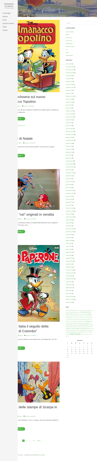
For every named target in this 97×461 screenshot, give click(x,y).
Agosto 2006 (69, 220)
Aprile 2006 (69, 225)
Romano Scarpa (9, 5)
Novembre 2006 (70, 211)
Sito (67, 49)
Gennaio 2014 (69, 164)
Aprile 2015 (69, 122)
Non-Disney (69, 37)
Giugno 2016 (69, 102)
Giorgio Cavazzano (76, 315)
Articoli (5, 16)
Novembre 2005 (70, 228)
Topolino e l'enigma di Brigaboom (81, 330)
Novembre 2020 (70, 69)
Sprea (18, 106)
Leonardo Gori (80, 321)
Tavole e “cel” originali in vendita (29, 214)
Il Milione (70, 317)
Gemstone (89, 314)
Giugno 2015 (69, 119)
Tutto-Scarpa (74, 334)
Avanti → (39, 440)
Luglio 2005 (69, 237)
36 (33, 440)
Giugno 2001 (69, 284)
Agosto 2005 (69, 234)
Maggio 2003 (69, 258)
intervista (82, 317)
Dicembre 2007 (69, 190)
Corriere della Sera (85, 312)
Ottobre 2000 (69, 302)
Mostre (67, 34)
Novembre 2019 (70, 72)
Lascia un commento (28, 106)
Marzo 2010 (69, 178)
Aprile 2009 (69, 184)
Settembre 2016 (70, 96)
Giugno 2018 (69, 81)
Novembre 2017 (70, 87)
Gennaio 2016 (69, 114)
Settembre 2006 (70, 217)
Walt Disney (82, 334)
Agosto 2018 (69, 75)
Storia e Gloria (91, 328)
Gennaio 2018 (69, 84)
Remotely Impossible (73, 326)
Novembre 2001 (70, 273)
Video (4, 27)
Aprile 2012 (69, 169)
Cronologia (6, 13)
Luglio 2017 (69, 93)
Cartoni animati (8, 23)
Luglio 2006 (69, 222)
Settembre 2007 (70, 193)
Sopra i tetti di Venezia (82, 328)
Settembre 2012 (70, 167)
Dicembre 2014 (69, 131)
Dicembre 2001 (69, 270)
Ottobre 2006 (69, 214)
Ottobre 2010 (69, 175)
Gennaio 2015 (69, 128)
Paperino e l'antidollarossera (18, 125)
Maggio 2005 (69, 240)
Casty (75, 312)
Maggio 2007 (69, 202)
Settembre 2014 (70, 140)
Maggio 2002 (69, 267)
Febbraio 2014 (69, 161)
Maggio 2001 (69, 287)
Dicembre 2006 (69, 208)
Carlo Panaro (71, 312)
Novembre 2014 (70, 134)
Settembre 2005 (70, 231)
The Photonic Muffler (70, 330)
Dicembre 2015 (69, 117)
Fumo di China (69, 314)
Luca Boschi (87, 321)
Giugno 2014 (69, 149)
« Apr (67, 357)
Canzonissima (87, 310)
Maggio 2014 (69, 152)
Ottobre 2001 (69, 276)
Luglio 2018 (69, 78)
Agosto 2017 (69, 90)
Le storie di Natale (19, 138)
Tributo (5, 30)
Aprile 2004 (69, 249)
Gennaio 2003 (69, 261)
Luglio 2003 (69, 255)
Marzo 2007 (69, 205)
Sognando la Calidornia (71, 328)
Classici (78, 312)
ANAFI (67, 310)
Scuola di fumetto (81, 326)
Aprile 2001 (69, 290)
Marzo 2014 (69, 158)
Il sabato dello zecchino (76, 317)
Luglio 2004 (69, 246)
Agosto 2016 (69, 99)
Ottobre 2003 (69, 252)
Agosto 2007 (69, 196)
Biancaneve (76, 310)
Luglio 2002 (69, 264)
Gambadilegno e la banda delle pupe (80, 314)
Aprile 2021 (69, 63)
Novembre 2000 (70, 299)
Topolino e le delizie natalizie (78, 332)
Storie (67, 52)
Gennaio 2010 (69, 181)
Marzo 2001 (69, 293)
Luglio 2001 (69, 281)
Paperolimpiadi (84, 325)
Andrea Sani (71, 310)
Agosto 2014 (69, 143)
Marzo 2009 (69, 187)
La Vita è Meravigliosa (73, 321)
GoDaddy (42, 455)
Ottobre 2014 (69, 137)
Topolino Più (87, 332)
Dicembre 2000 (69, 296)
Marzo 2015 (69, 125)
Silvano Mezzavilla (88, 326)
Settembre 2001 (70, 278)
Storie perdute (69, 55)
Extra (4, 20)
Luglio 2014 (69, 146)
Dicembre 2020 (69, 66)
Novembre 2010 (70, 172)
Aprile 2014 (69, 155)
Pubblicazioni (69, 43)
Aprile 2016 (69, 105)
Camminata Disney (82, 310)
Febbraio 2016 (69, 111)
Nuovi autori (69, 40)
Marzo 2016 (69, 108)
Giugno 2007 (69, 199)
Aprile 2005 (69, 243)
